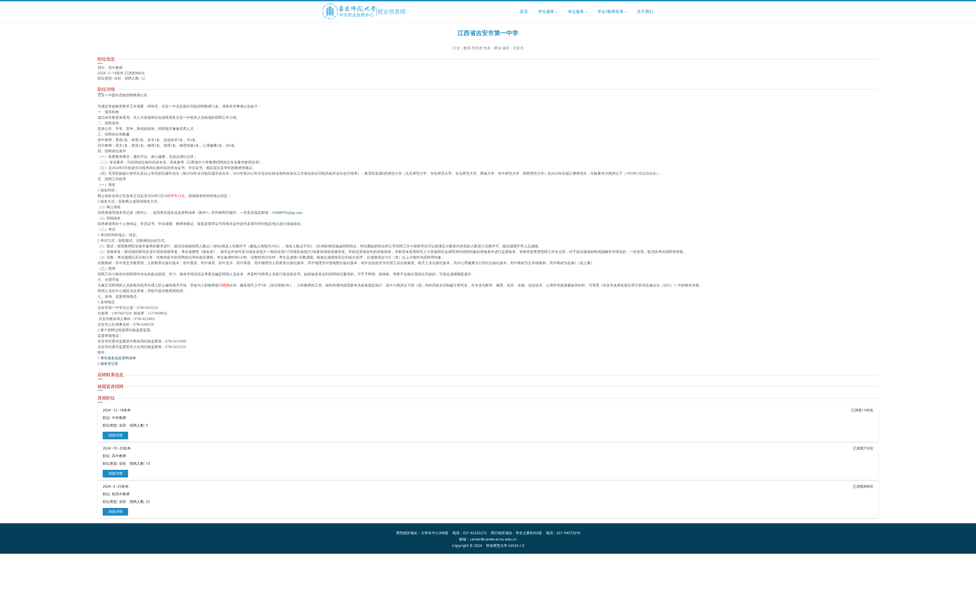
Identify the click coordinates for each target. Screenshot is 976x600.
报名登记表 (109, 364)
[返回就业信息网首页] (364, 11)
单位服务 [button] (576, 11)
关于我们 (645, 11)
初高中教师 (121, 493)
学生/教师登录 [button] (611, 11)
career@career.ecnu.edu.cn (493, 539)
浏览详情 (115, 435)
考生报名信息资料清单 (118, 358)
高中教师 (119, 455)
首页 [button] (524, 11)
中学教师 (119, 417)
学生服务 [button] (546, 11)
